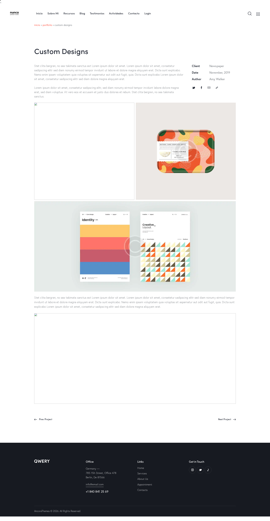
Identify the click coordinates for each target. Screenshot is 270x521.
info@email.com (95, 484)
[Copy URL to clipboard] (217, 87)
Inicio (37, 25)
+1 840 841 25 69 (97, 491)
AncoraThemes (42, 511)
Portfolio (47, 25)
